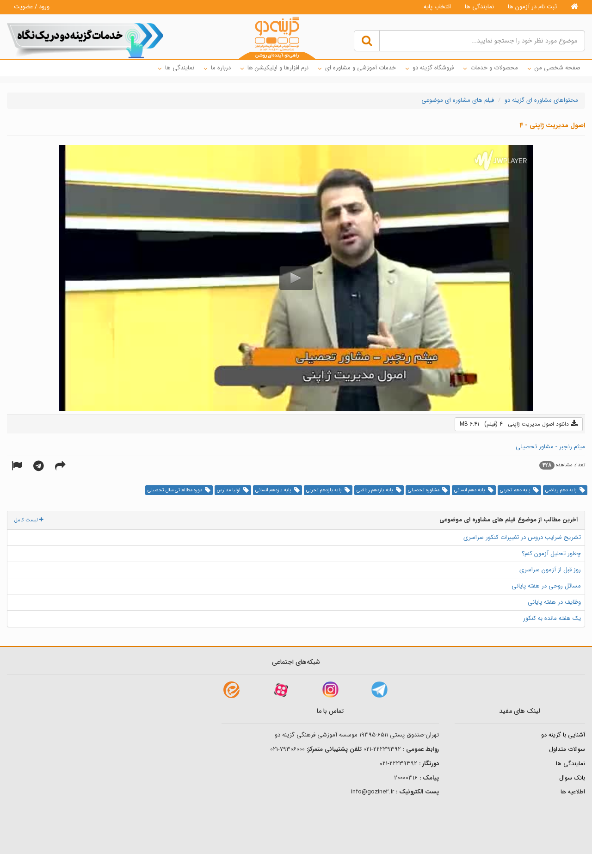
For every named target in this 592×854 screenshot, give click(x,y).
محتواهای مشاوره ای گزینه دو (541, 100)
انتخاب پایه (437, 7)
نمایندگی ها (479, 7)
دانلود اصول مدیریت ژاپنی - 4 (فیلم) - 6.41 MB (515, 424)
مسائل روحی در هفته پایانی (546, 586)
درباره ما (221, 68)
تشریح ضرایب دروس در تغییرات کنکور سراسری (522, 537)
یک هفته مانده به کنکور (552, 618)
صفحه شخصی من (557, 68)
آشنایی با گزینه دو (563, 735)
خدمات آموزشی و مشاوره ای (360, 68)
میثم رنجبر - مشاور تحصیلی (550, 447)
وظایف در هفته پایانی (554, 602)
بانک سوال (572, 778)
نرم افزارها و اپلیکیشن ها (277, 68)
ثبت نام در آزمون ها (532, 7)
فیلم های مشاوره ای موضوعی (457, 100)
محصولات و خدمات (494, 68)
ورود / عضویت (31, 7)
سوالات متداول (567, 749)
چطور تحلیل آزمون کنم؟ (551, 553)
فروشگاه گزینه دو (433, 68)
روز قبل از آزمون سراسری (550, 570)
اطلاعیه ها (573, 792)
